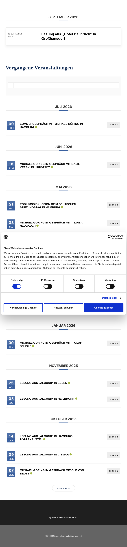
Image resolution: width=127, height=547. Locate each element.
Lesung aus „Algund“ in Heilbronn (47, 398)
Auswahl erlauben (63, 307)
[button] (120, 5)
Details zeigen (109, 297)
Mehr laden (63, 488)
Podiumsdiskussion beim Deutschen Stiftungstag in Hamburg (48, 206)
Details (113, 125)
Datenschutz (65, 517)
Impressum (53, 517)
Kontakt (75, 517)
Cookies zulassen (103, 307)
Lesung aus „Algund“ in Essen (43, 382)
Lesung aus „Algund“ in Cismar (44, 454)
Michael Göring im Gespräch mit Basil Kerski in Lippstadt (50, 165)
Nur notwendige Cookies (23, 307)
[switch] (48, 286)
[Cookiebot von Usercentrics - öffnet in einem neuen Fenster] (109, 237)
